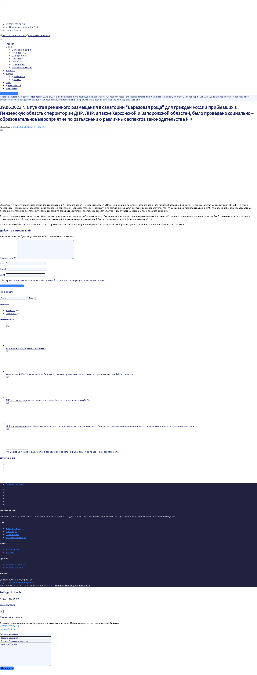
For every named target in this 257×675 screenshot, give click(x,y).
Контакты (11, 88)
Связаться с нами (15, 484)
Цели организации (22, 49)
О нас (9, 46)
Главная (10, 43)
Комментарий (8, 258)
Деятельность (13, 85)
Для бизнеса (18, 76)
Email (3, 269)
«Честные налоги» (15, 564)
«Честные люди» (14, 567)
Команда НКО (19, 52)
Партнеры (17, 58)
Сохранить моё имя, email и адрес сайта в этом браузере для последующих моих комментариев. (54, 280)
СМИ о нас (17, 61)
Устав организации (22, 67)
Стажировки (18, 64)
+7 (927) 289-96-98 (15, 24)
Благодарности (20, 55)
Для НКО (16, 79)
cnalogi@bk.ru (13, 30)
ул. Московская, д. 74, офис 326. (22, 27)
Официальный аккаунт (23, 126)
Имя (3, 263)
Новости (10, 70)
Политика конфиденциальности (72, 585)
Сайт (2, 274)
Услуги (9, 73)
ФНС (8, 82)
